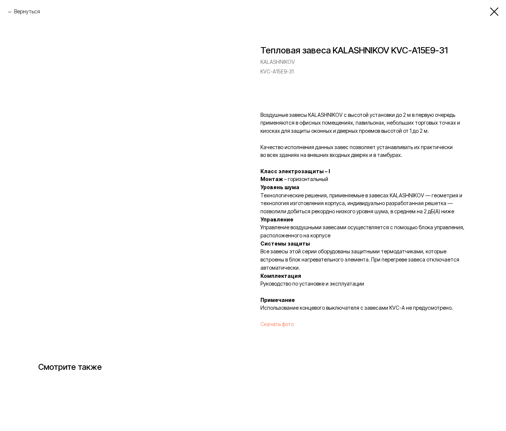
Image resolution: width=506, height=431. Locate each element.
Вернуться (27, 11)
